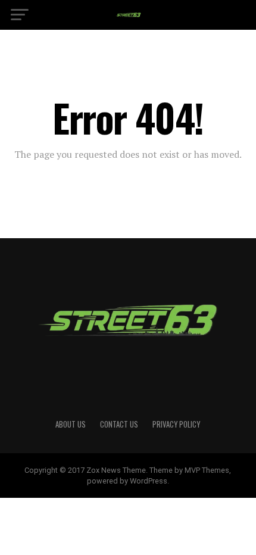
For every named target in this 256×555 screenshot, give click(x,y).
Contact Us (119, 424)
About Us (70, 424)
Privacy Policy (176, 424)
